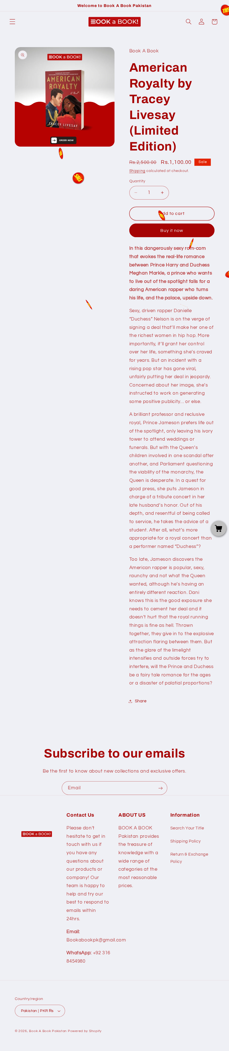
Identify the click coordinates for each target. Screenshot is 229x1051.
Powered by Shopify (85, 1031)
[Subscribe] (160, 788)
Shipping (137, 171)
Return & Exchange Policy (189, 858)
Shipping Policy (185, 841)
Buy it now (171, 230)
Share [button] (141, 701)
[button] (12, 21)
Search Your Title (187, 828)
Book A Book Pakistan (48, 1031)
